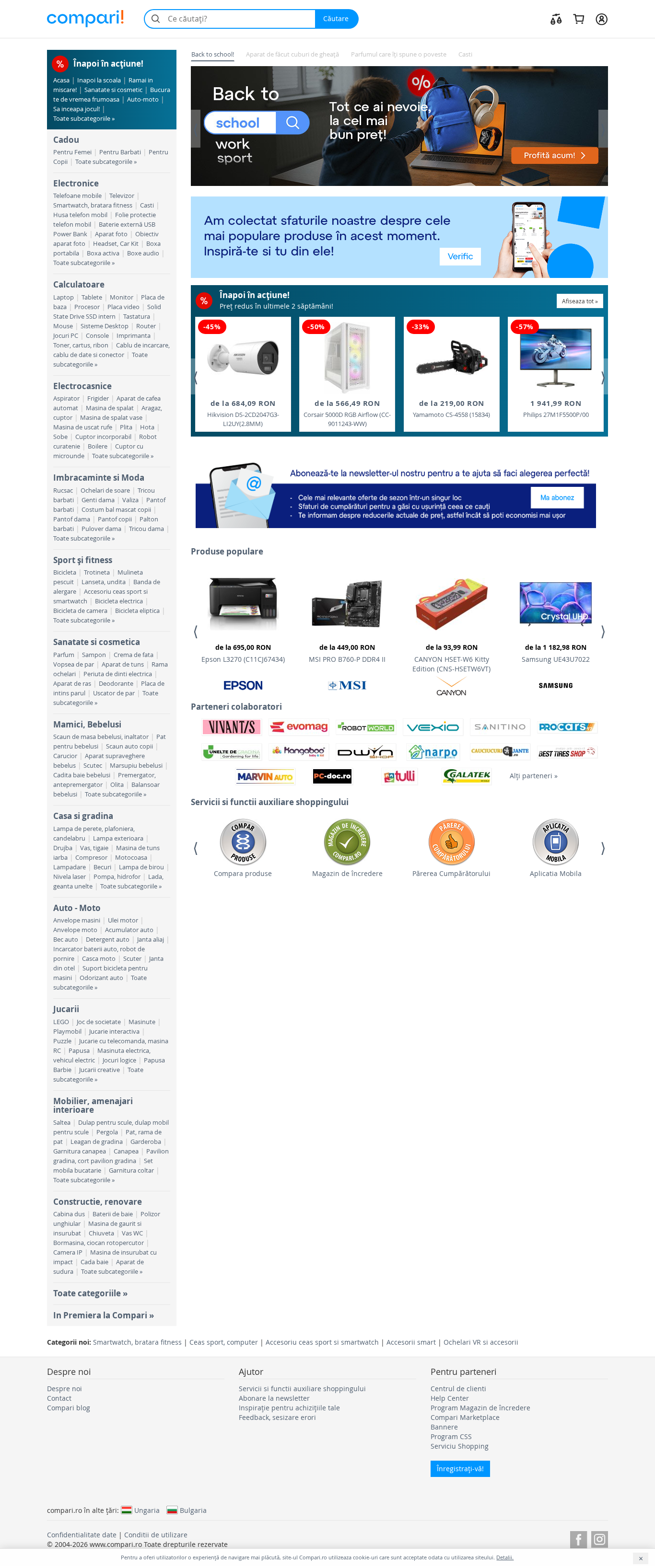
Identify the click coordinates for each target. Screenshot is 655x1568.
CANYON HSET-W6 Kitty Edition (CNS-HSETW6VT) (451, 658)
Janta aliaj (150, 939)
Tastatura (136, 316)
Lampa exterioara (118, 838)
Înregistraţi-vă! (460, 1468)
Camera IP (67, 1252)
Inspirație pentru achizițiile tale (289, 1407)
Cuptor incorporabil (103, 437)
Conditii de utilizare (155, 1534)
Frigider (98, 398)
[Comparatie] (556, 19)
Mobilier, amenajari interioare (93, 1105)
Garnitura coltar (131, 1170)
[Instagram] (599, 1538)
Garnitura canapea (79, 1151)
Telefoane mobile (77, 196)
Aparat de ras (72, 684)
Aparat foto (111, 234)
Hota (147, 427)
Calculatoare (79, 284)
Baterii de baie (113, 1214)
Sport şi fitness (82, 559)
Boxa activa (103, 253)
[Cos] (578, 19)
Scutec (92, 765)
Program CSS (451, 1436)
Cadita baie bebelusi (81, 775)
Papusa (79, 1051)
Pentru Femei (72, 152)
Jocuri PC (65, 336)
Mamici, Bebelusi (87, 724)
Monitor (121, 297)
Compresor (91, 857)
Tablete (92, 297)
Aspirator (66, 398)
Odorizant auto (101, 978)
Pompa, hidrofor (117, 877)
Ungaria (147, 1510)
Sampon (94, 655)
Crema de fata (133, 655)
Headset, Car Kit (116, 244)
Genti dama (98, 500)
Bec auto (65, 939)
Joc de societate (99, 1022)
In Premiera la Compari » (103, 1315)
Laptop (63, 297)
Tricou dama (146, 529)
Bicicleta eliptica (137, 611)
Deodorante (116, 684)
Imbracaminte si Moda (98, 477)
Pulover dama (101, 529)
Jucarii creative (99, 1070)
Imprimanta (134, 336)
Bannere (444, 1426)
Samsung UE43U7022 (556, 653)
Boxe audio (143, 253)
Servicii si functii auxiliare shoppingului (302, 1388)
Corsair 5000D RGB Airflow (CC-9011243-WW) (347, 413)
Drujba (62, 848)
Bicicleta (64, 572)
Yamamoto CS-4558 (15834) (451, 408)
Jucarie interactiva (114, 1031)
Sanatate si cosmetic (113, 90)
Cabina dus (69, 1214)
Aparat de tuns (123, 664)
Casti (147, 205)
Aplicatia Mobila (556, 873)
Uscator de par (114, 693)
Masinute (142, 1022)
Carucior (65, 756)
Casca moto (99, 959)
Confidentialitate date (82, 1534)
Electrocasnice (82, 386)
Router (146, 326)
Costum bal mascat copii (116, 510)
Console (97, 336)
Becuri (102, 867)
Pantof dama (71, 519)
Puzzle (62, 1041)
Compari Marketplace (465, 1417)
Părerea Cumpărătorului (451, 873)
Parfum (63, 655)
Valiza (130, 500)
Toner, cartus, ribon (80, 345)
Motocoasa (131, 857)
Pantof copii (115, 519)
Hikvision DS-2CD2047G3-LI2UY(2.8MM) (243, 413)
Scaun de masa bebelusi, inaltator (101, 737)
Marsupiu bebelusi (136, 765)
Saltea (61, 1122)
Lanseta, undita (104, 582)
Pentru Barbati (120, 152)
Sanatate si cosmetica (96, 641)
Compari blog (68, 1407)
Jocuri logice (119, 1060)
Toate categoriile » (90, 1293)
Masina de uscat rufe (82, 427)
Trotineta (97, 572)
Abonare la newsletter (274, 1398)
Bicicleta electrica (119, 601)
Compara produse (243, 873)
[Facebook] (578, 1538)
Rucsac (63, 490)
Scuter (132, 959)
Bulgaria (193, 1510)
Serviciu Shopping (460, 1446)
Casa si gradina (83, 815)
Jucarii (66, 1009)
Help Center (450, 1398)
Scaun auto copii (129, 746)
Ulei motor (123, 920)
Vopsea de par (73, 664)
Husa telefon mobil (80, 215)
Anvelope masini (76, 920)
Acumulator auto (129, 930)
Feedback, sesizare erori (277, 1417)
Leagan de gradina (96, 1142)
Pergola (107, 1132)
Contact (59, 1398)
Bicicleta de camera (80, 611)
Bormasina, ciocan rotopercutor (98, 1243)
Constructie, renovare (97, 1201)
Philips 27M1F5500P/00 (556, 408)
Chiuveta (101, 1233)
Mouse (63, 326)
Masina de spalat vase (111, 418)
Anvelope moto (75, 930)
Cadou (66, 139)
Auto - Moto (77, 907)
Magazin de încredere (347, 873)
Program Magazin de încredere (480, 1407)
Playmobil (67, 1031)
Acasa (61, 80)
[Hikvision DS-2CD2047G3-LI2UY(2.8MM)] (243, 358)
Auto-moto (143, 99)
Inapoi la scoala (99, 80)
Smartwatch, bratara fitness (92, 205)
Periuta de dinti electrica (117, 674)
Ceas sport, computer (223, 1342)
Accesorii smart (411, 1342)
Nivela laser (69, 877)
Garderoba (145, 1142)
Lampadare (69, 867)
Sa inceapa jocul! (76, 109)
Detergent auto (107, 939)
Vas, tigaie (94, 848)
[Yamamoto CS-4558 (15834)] (452, 357)
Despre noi (64, 1388)
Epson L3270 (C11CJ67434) (243, 653)
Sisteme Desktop (105, 326)
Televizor (121, 196)
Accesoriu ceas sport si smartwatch (322, 1342)
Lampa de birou (141, 867)
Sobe (60, 437)
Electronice (76, 183)
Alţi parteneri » (534, 775)
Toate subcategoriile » (84, 119)
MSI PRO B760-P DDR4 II (347, 653)
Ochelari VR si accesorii (481, 1342)
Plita (126, 427)
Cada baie (94, 1262)
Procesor (87, 307)
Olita (117, 785)
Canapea (126, 1151)
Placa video (123, 307)
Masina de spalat (110, 408)
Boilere (97, 446)
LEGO (61, 1022)
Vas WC (132, 1233)
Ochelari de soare (105, 490)
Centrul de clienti (458, 1388)
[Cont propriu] (601, 19)
